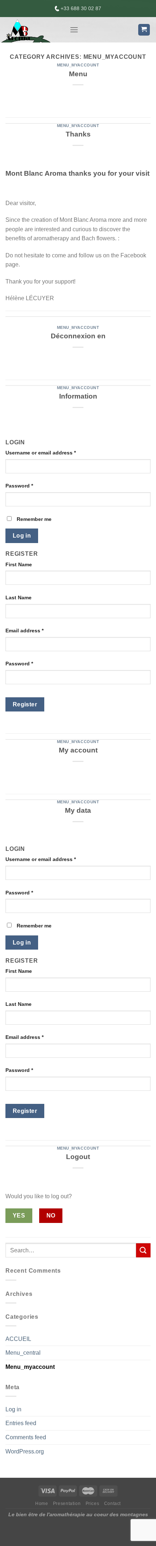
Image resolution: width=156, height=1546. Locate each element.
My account (78, 750)
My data (78, 810)
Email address (24, 630)
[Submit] (143, 1250)
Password (19, 486)
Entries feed (20, 1423)
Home (41, 1503)
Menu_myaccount (78, 65)
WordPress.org (24, 1451)
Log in (22, 536)
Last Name (18, 597)
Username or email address (40, 453)
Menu (78, 74)
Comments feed (25, 1437)
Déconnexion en (78, 336)
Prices (92, 1503)
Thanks (78, 134)
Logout (78, 1156)
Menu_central (23, 1353)
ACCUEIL (18, 1339)
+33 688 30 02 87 (80, 8)
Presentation (67, 1503)
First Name (18, 564)
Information (78, 396)
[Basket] (144, 30)
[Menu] (74, 29)
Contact (112, 1503)
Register (25, 704)
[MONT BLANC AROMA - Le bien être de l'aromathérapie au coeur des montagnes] (31, 29)
